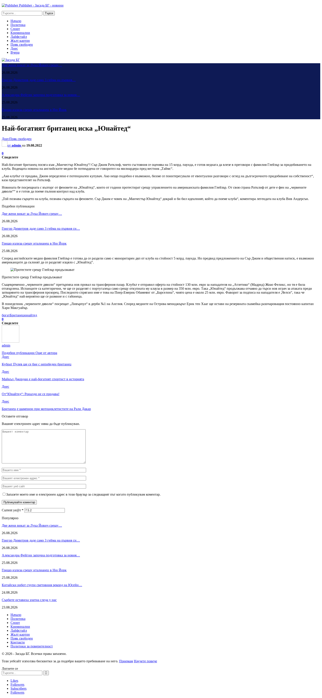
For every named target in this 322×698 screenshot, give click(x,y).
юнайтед (30, 315)
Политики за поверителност (32, 646)
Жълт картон (20, 40)
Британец (17, 315)
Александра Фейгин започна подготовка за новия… (41, 95)
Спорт (15, 29)
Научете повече (145, 661)
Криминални (20, 33)
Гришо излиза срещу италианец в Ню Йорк (34, 110)
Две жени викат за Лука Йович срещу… (32, 65)
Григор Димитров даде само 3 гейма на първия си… (41, 228)
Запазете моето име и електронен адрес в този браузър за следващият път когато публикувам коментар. (83, 494)
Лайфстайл (19, 37)
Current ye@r (12, 510)
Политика (18, 25)
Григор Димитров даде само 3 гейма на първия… (39, 80)
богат (6, 315)
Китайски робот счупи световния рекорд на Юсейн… (42, 585)
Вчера (15, 52)
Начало (16, 21)
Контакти (18, 642)
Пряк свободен (22, 44)
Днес (14, 48)
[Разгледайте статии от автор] (10, 341)
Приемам (126, 661)
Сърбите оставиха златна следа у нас (29, 600)
